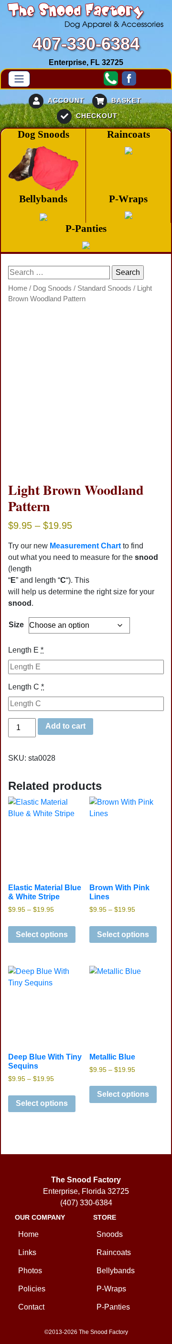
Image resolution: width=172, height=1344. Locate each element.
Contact (31, 1307)
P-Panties (113, 1307)
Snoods (110, 1234)
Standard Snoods (104, 288)
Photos (30, 1271)
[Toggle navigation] (19, 79)
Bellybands (116, 1271)
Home (17, 288)
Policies (31, 1289)
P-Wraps (111, 1289)
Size (16, 625)
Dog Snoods (52, 288)
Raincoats (114, 1252)
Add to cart (65, 726)
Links (27, 1252)
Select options (42, 934)
